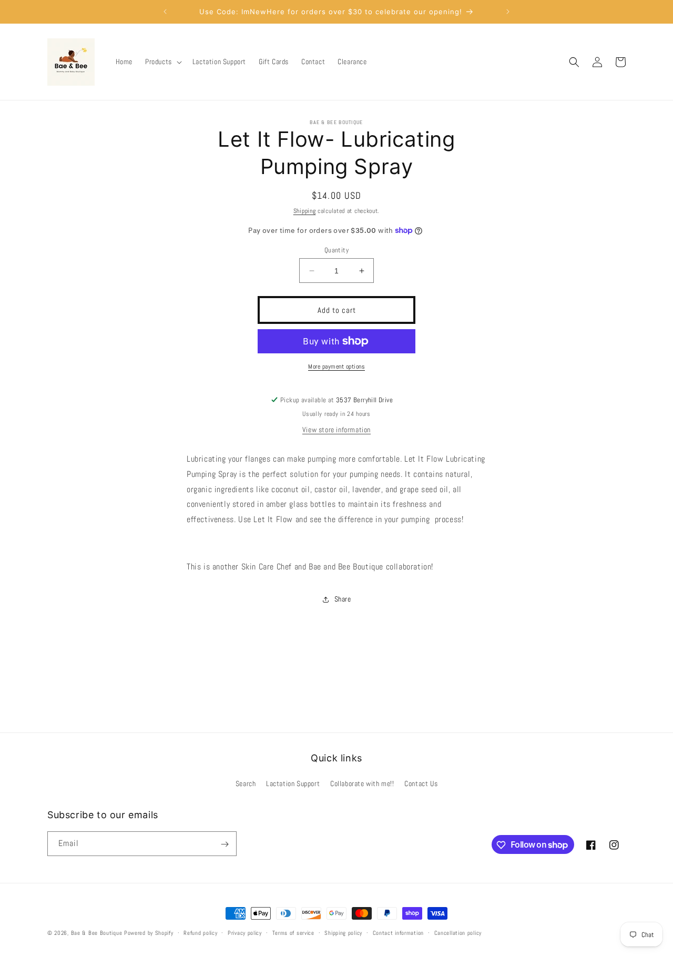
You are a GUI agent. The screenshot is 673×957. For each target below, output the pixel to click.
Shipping (304, 211)
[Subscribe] (224, 844)
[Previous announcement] (165, 11)
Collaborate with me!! (362, 783)
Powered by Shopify (149, 932)
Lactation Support (293, 783)
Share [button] (342, 599)
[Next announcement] (507, 11)
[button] (162, 61)
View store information (336, 429)
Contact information (398, 932)
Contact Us (420, 783)
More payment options (336, 366)
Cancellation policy (458, 932)
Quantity (336, 250)
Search (246, 783)
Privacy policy (245, 932)
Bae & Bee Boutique (97, 932)
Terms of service (293, 932)
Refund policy (200, 932)
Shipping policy (343, 932)
